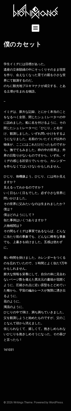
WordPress (56, 402)
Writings (18, 402)
